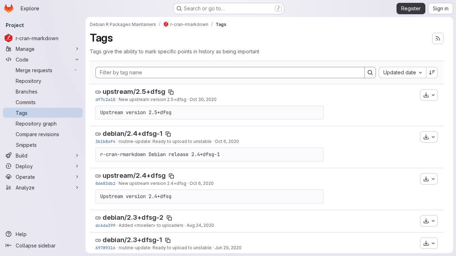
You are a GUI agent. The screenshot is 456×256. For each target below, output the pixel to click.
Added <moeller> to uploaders (151, 225)
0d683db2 (105, 183)
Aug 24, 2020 (200, 225)
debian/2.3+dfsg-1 (132, 240)
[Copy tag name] (171, 92)
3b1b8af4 (105, 141)
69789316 (105, 247)
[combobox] (402, 72)
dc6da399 (105, 225)
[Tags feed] (438, 38)
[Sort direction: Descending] (432, 72)
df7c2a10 (105, 99)
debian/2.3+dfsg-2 (133, 217)
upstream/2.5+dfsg (134, 91)
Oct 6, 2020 (227, 141)
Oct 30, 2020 (203, 99)
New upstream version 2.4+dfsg (152, 183)
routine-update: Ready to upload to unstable (165, 141)
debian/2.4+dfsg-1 (132, 133)
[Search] (370, 72)
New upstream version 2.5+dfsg (152, 99)
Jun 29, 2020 (228, 247)
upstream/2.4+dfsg (134, 175)
